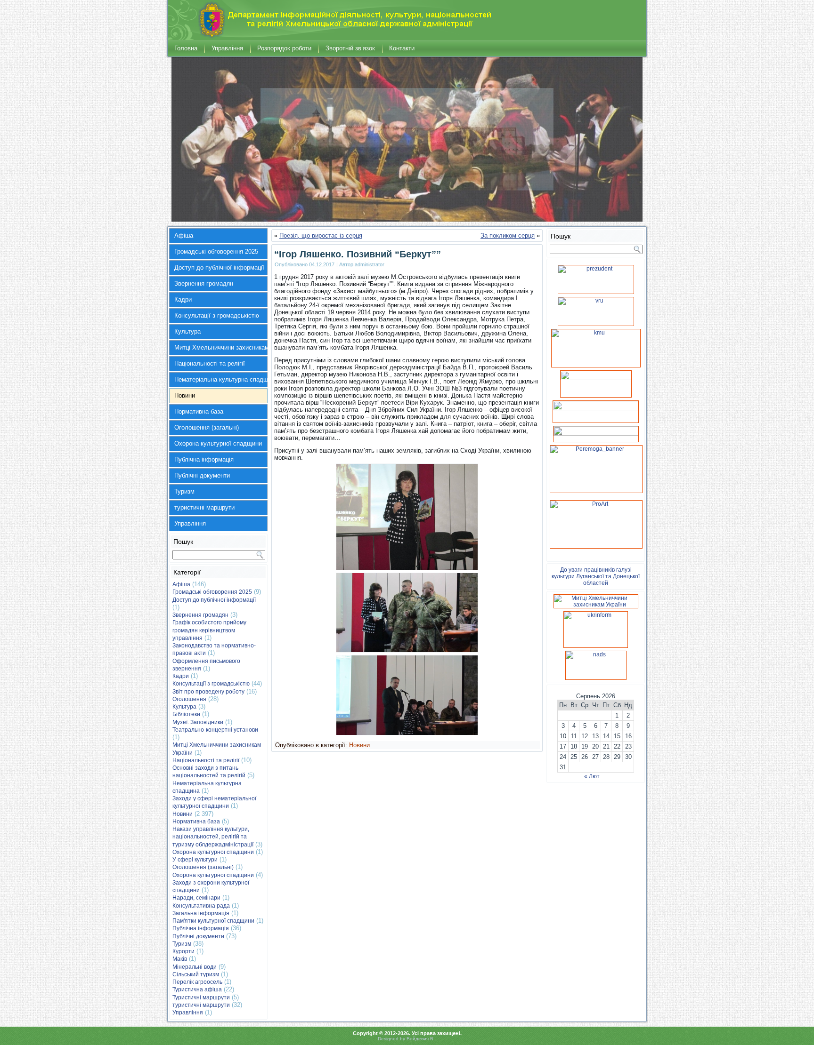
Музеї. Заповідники (197, 722)
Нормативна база (198, 411)
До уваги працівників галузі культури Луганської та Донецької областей (596, 576)
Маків (179, 959)
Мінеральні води (194, 967)
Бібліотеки (186, 714)
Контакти (402, 48)
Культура (187, 331)
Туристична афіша (197, 989)
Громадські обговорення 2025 (216, 251)
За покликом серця (507, 235)
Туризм (184, 491)
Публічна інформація (204, 459)
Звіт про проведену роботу (208, 691)
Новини (184, 395)
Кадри (183, 299)
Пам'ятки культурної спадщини (213, 920)
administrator (369, 264)
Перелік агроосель (197, 982)
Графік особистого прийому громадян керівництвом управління (209, 630)
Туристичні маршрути (201, 997)
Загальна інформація (200, 913)
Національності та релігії (209, 363)
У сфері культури (195, 859)
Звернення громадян (203, 283)
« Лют (592, 776)
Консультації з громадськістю (216, 315)
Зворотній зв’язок (350, 48)
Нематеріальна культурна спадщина (221, 379)
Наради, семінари (196, 897)
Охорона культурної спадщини (218, 443)
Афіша (183, 235)
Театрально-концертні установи (215, 729)
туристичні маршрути (204, 507)
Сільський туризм (195, 974)
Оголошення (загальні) (206, 427)
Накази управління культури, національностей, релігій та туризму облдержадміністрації (212, 837)
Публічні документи (202, 475)
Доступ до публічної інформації (219, 267)
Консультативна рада (201, 905)
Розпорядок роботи (284, 48)
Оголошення (189, 699)
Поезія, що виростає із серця (320, 235)
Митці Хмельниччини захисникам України (221, 347)
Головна (185, 48)
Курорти (183, 951)
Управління (227, 48)
